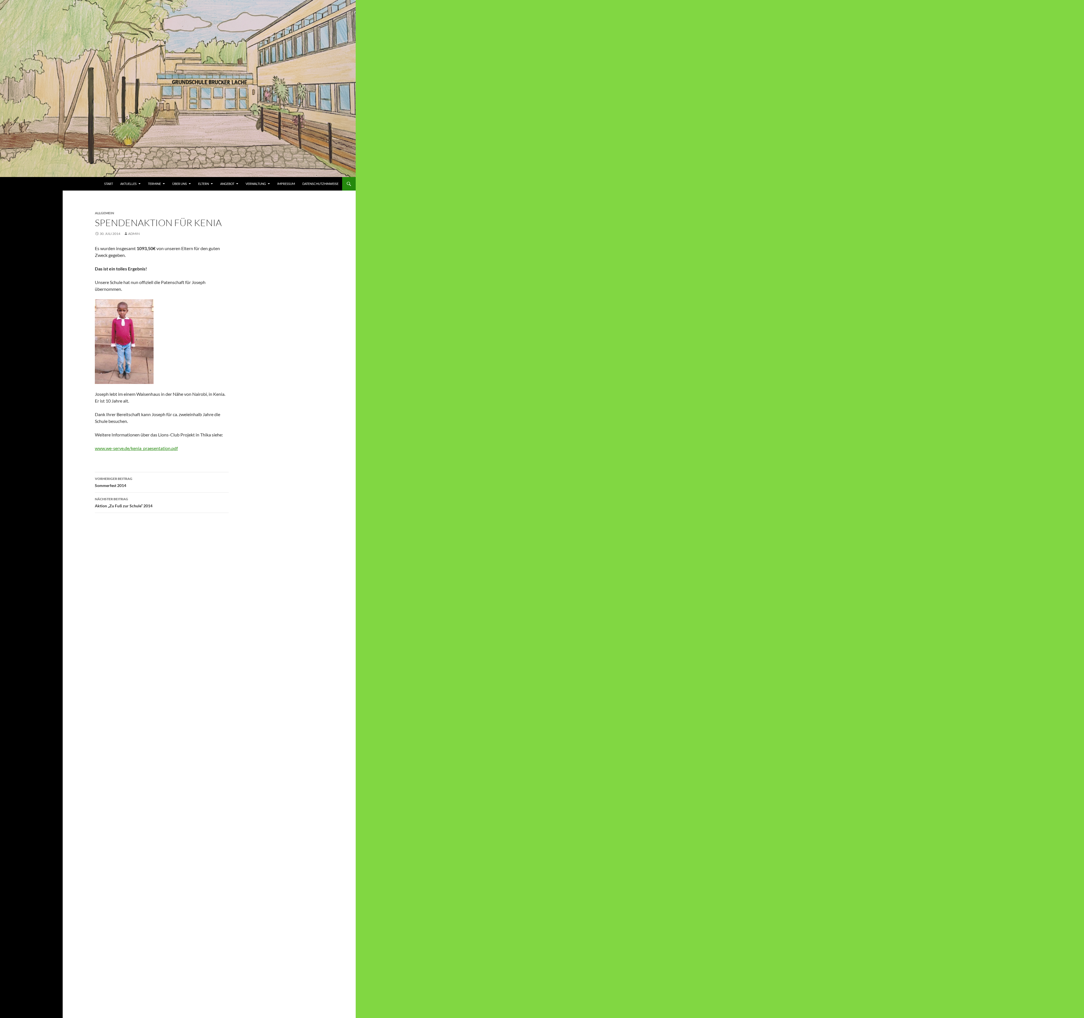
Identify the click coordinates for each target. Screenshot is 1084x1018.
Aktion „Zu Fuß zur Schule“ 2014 (123, 502)
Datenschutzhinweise (320, 183)
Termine (154, 183)
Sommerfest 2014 (113, 482)
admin (134, 233)
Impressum (286, 183)
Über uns (179, 183)
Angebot (227, 183)
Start (108, 183)
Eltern (203, 183)
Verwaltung (256, 183)
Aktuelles (128, 183)
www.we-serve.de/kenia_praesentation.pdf (136, 448)
